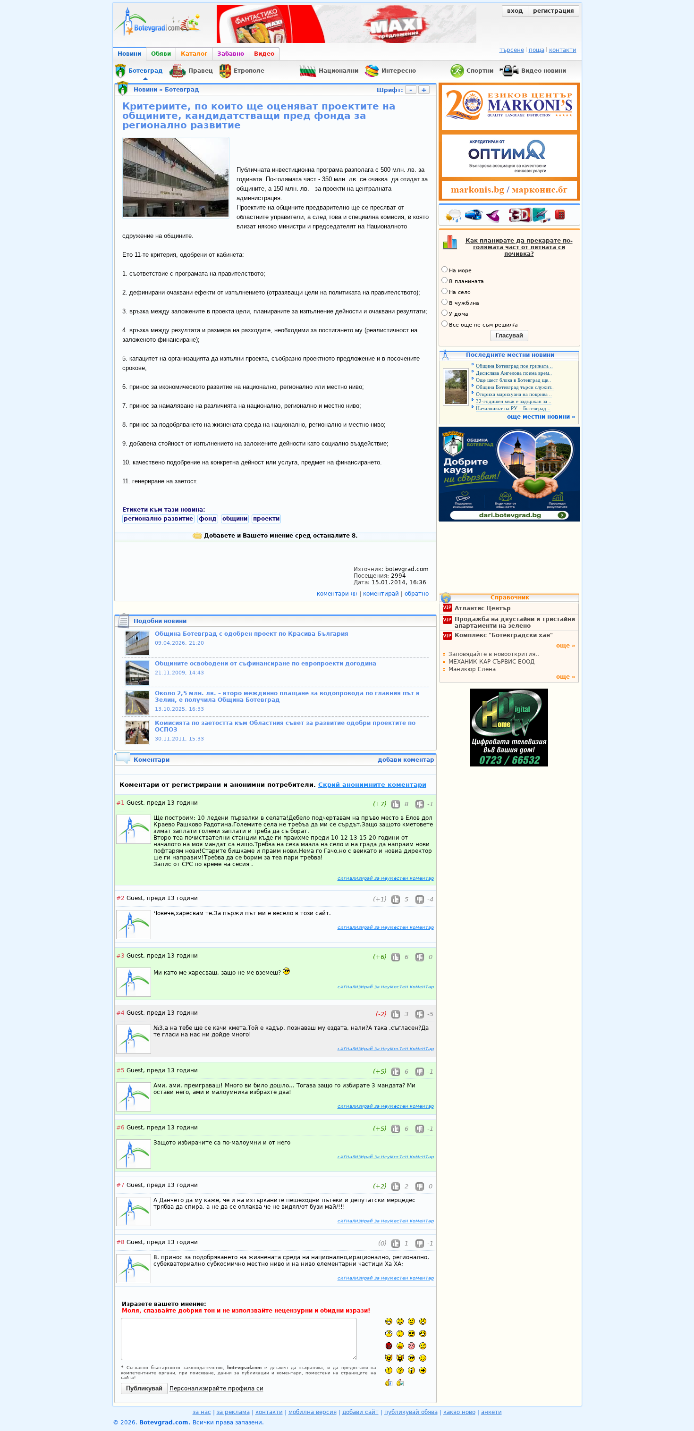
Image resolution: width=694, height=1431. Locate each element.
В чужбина (464, 303)
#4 (120, 1013)
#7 (120, 1185)
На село (460, 292)
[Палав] (400, 1358)
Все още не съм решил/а (483, 325)
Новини (129, 54)
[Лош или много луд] (388, 1358)
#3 (120, 955)
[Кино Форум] (530, 215)
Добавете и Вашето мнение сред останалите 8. (280, 535)
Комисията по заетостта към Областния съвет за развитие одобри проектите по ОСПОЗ (285, 726)
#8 (120, 1242)
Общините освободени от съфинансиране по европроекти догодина (265, 663)
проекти (266, 518)
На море (460, 271)
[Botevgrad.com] (388, 1382)
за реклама (233, 1412)
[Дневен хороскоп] (495, 217)
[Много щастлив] (388, 1321)
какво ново (459, 1412)
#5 (120, 1070)
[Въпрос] (400, 1370)
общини (234, 518)
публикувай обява (411, 1412)
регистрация (553, 11)
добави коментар (406, 760)
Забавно (230, 54)
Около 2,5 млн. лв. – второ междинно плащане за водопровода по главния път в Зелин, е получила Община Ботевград (287, 696)
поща (536, 50)
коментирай (382, 593)
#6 (120, 1127)
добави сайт (360, 1412)
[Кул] (411, 1333)
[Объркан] (400, 1333)
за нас (202, 1412)
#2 (120, 898)
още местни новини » (541, 416)
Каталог (194, 54)
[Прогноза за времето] (453, 217)
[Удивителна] (388, 1370)
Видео (264, 54)
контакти (562, 50)
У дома (458, 314)
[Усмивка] (400, 1321)
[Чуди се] (411, 1358)
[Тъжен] (411, 1321)
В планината (466, 281)
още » (566, 645)
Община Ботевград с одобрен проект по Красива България (251, 634)
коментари (337, 593)
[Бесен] (388, 1345)
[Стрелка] (422, 1370)
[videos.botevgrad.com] (400, 1382)
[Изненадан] (422, 1321)
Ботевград (182, 89)
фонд (208, 518)
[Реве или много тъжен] (422, 1345)
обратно (417, 593)
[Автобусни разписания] (474, 217)
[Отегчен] (411, 1345)
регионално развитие (158, 518)
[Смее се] (422, 1333)
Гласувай (509, 335)
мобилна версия (312, 1412)
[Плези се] (400, 1345)
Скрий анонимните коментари (372, 784)
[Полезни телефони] (564, 217)
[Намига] (422, 1358)
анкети (491, 1412)
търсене (511, 50)
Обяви (161, 54)
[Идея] (411, 1370)
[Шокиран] (388, 1333)
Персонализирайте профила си (216, 1388)
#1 (120, 803)
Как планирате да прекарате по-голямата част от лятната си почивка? (519, 247)
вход (515, 11)
